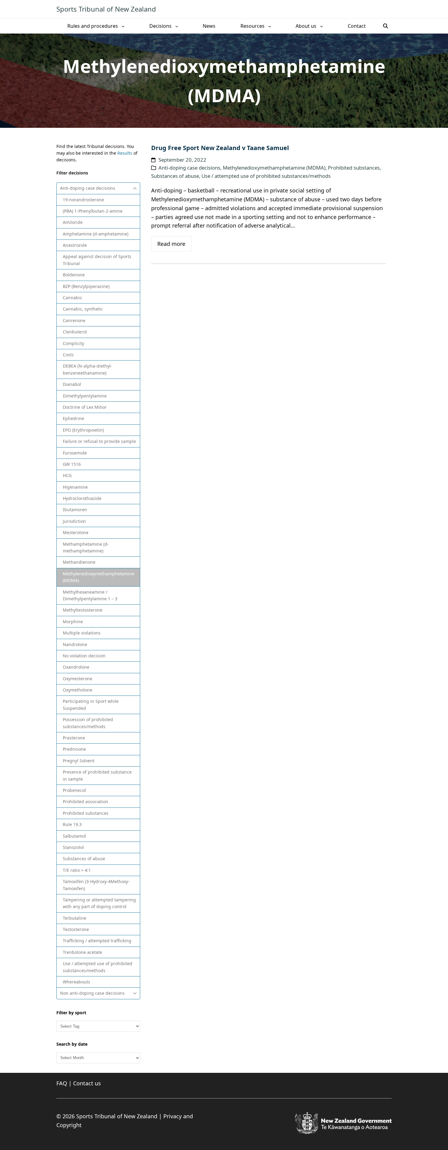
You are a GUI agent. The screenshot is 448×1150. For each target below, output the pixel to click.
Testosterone (76, 929)
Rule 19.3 (72, 824)
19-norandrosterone (83, 200)
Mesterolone (75, 532)
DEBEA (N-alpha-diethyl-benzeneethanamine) (87, 369)
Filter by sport (71, 1012)
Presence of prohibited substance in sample (97, 775)
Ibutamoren (75, 509)
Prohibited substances (85, 813)
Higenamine (75, 487)
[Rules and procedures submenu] (123, 25)
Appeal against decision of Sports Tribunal (97, 259)
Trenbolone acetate (82, 952)
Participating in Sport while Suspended (91, 704)
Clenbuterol (75, 332)
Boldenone (74, 275)
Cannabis (72, 297)
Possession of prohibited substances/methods (88, 723)
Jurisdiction (74, 521)
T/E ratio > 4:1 (77, 870)
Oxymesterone (77, 678)
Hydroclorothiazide (82, 498)
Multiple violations (82, 633)
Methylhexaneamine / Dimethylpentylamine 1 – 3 (90, 595)
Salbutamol (74, 836)
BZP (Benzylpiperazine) (86, 286)
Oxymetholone (77, 690)
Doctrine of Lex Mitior (85, 407)
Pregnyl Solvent (78, 761)
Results (124, 153)
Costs (68, 355)
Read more (171, 243)
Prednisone (74, 749)
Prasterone (74, 738)
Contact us (87, 1083)
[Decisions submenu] (176, 25)
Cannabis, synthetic (83, 309)
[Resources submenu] (269, 25)
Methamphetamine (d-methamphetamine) (86, 547)
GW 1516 (72, 464)
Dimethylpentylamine (85, 396)
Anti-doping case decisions (87, 188)
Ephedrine (73, 418)
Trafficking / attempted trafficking (97, 940)
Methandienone (79, 562)
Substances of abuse (84, 858)
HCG (67, 475)
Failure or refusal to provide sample (99, 441)
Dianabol (72, 384)
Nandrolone (75, 644)
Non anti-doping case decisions (92, 993)
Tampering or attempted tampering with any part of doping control (99, 903)
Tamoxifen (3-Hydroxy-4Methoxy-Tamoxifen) (96, 885)
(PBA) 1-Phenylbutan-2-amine (93, 211)
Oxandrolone (76, 667)
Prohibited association (85, 801)
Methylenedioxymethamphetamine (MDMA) (98, 577)
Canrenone (74, 320)
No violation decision (84, 656)
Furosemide (75, 453)
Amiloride (73, 222)
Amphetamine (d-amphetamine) (95, 234)
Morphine (73, 621)
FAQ (61, 1083)
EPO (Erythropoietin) (83, 430)
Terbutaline (74, 918)
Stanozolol (73, 847)
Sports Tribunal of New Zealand (106, 8)
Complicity (73, 343)
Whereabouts (76, 982)
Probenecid (74, 790)
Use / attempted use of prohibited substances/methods (97, 967)
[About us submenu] (321, 25)
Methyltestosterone (82, 610)
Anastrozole (75, 245)
